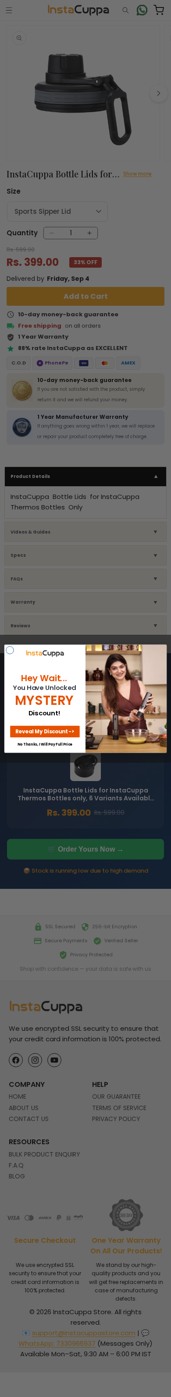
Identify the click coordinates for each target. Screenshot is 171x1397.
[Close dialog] (10, 650)
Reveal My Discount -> (45, 731)
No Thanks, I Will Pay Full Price (45, 744)
